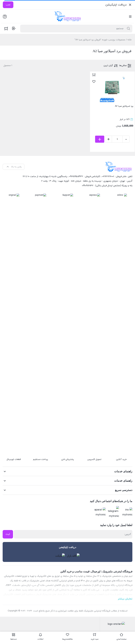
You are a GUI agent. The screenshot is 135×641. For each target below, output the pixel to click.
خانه (129, 39)
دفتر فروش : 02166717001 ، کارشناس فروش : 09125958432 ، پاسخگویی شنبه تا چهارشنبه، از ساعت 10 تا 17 (74, 176)
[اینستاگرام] (126, 512)
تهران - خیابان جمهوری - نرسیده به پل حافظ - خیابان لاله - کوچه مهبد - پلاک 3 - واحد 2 (83, 181)
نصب (8, 4)
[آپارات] (100, 512)
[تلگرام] (113, 512)
